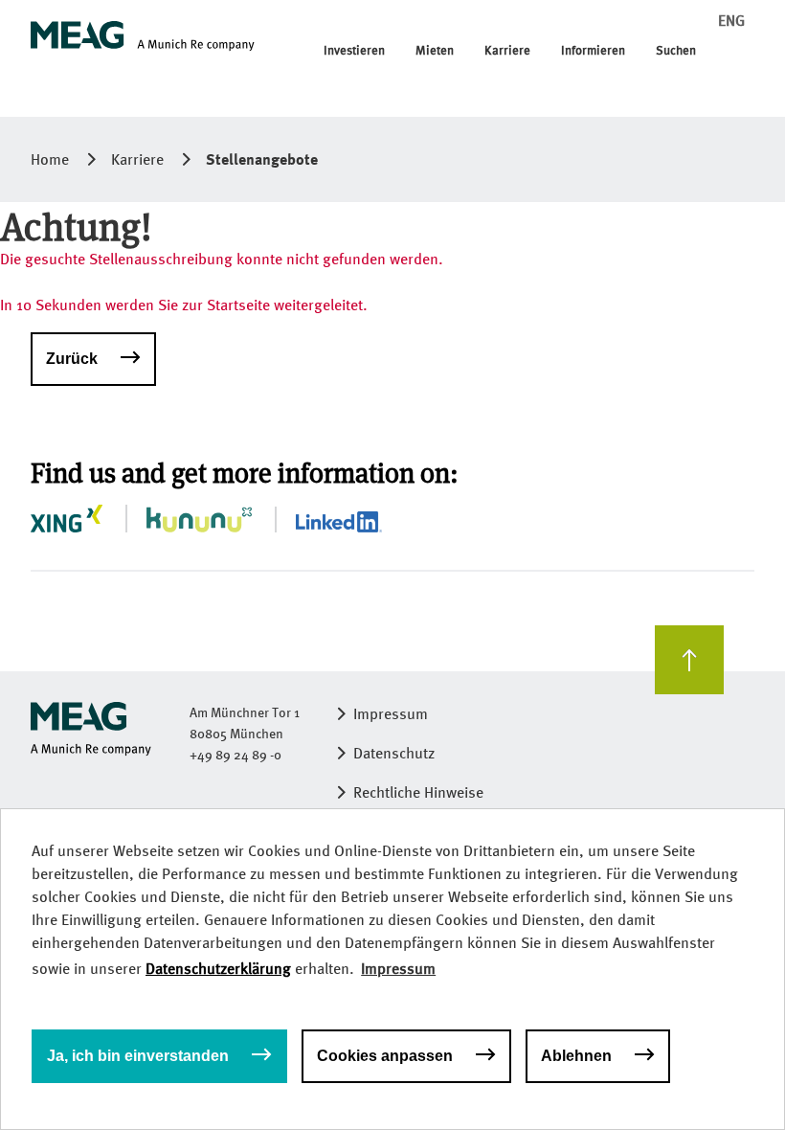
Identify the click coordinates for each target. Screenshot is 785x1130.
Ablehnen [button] (576, 1056)
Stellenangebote (262, 159)
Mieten (434, 50)
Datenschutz (394, 753)
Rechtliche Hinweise (418, 792)
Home (50, 159)
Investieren (354, 50)
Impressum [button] (398, 969)
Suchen (676, 50)
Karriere (507, 50)
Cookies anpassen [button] (385, 1056)
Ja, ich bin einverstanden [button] (138, 1056)
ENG (731, 20)
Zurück (72, 358)
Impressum (390, 714)
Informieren (593, 50)
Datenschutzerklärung (218, 969)
